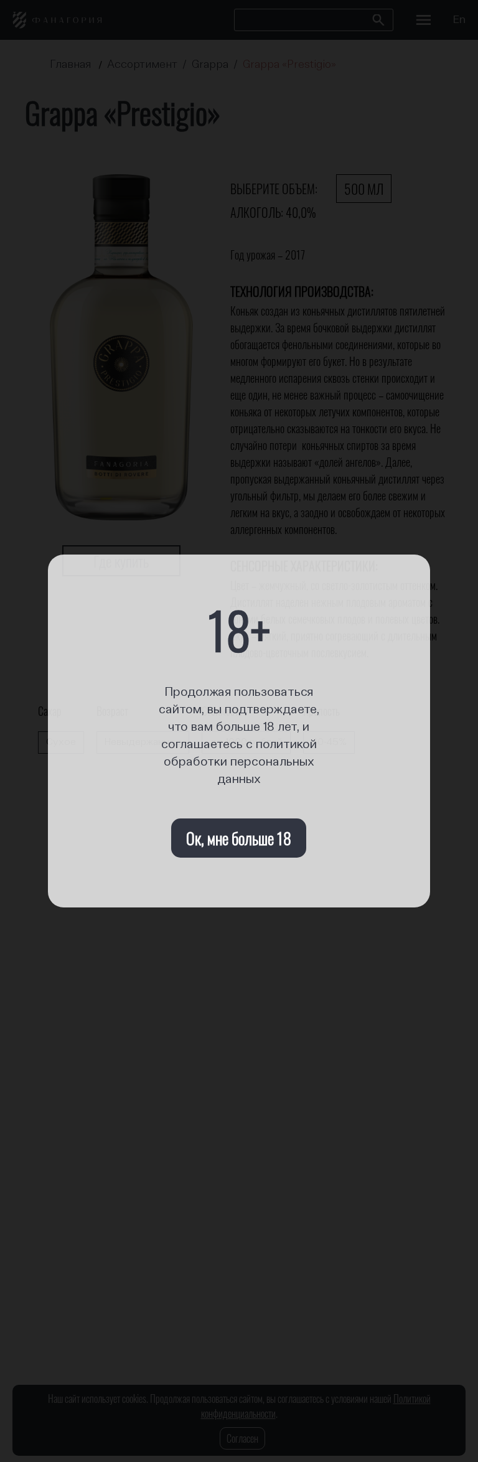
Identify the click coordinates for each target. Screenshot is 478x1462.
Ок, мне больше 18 (238, 838)
